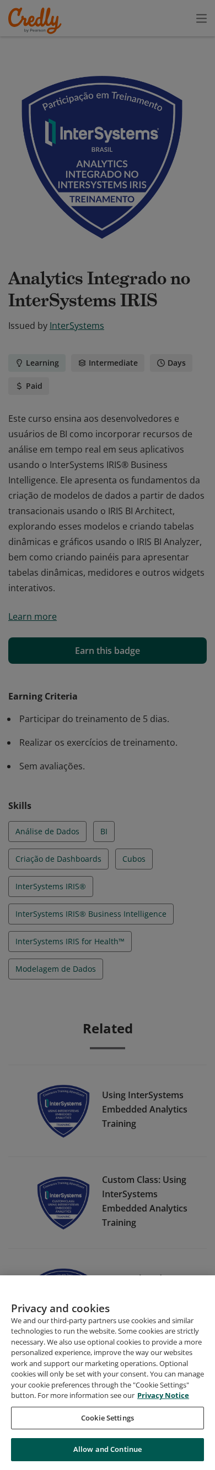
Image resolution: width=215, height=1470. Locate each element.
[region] (107, 1372)
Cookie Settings (107, 1418)
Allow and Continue (107, 1449)
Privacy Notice (163, 1395)
